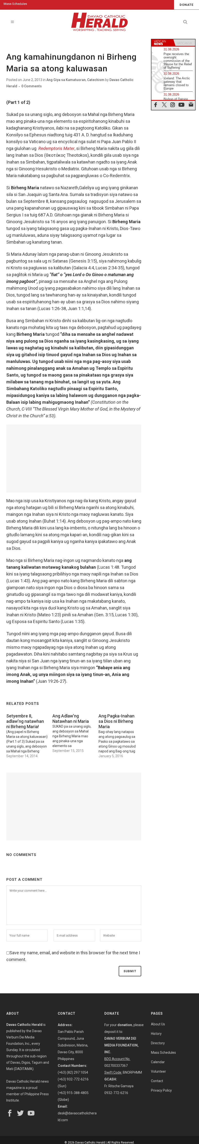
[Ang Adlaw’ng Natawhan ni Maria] (75, 732)
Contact (157, 1081)
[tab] (162, 42)
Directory (158, 1043)
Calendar (158, 1062)
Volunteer (158, 1071)
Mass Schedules (15, 4)
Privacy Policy (161, 1090)
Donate (186, 5)
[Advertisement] (73, 459)
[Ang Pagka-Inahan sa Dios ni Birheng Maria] (122, 734)
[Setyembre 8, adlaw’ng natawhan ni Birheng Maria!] (29, 734)
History (156, 1034)
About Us (158, 1024)
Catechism (95, 80)
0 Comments (31, 86)
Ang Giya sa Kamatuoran (66, 80)
